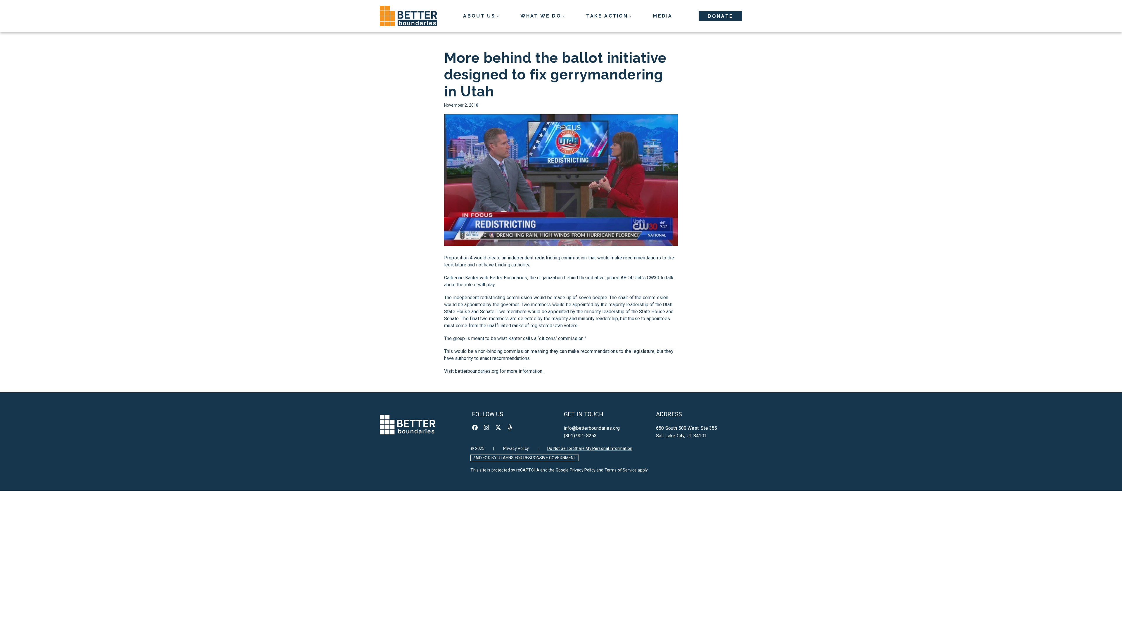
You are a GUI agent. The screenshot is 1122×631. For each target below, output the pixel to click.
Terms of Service (621, 470)
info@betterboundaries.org (592, 428)
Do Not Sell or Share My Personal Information (589, 448)
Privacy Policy (516, 448)
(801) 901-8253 (580, 435)
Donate (720, 16)
